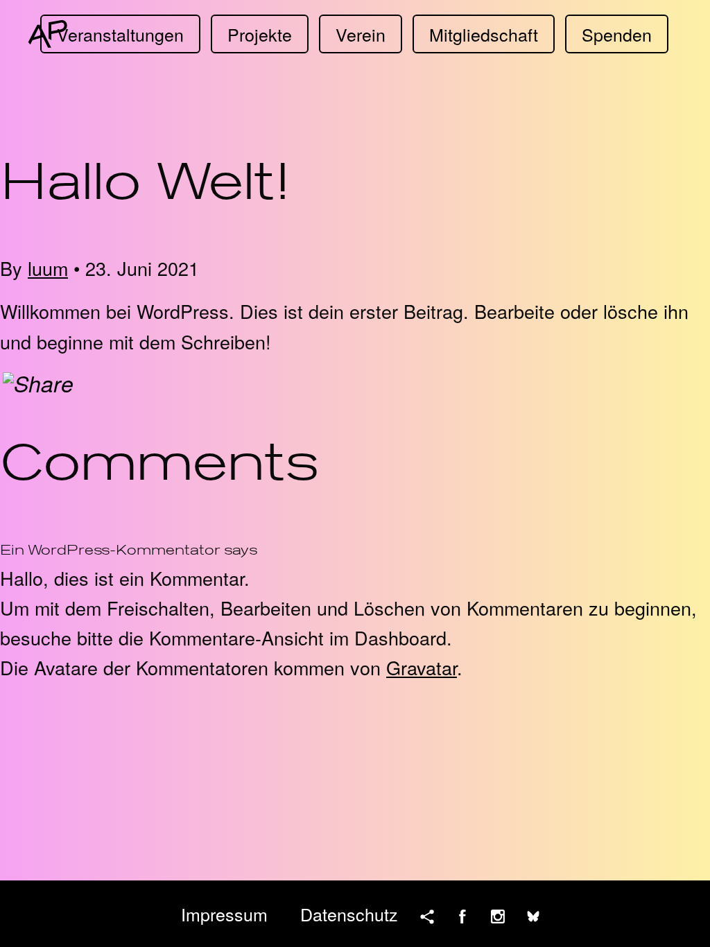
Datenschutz (349, 913)
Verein (361, 33)
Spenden (617, 33)
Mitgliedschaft (483, 33)
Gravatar (421, 667)
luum (48, 267)
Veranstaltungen (120, 33)
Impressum (224, 913)
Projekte (259, 33)
